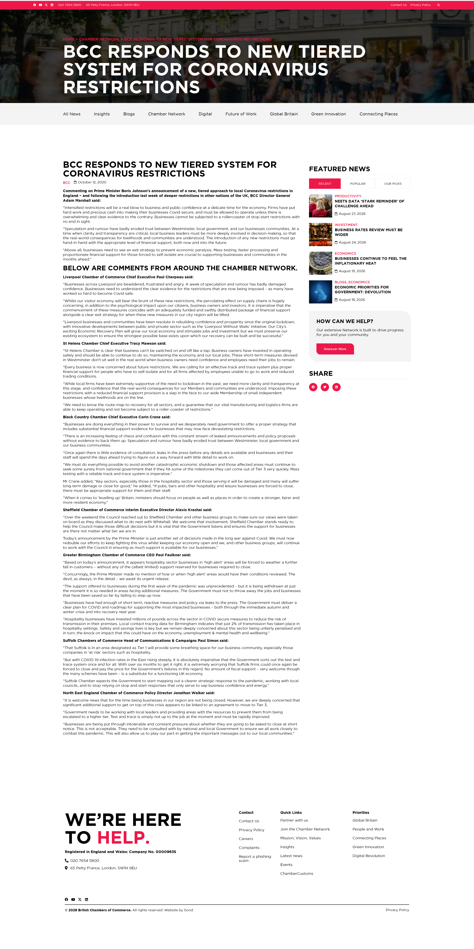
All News (72, 114)
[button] (438, 5)
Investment (346, 225)
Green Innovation (328, 114)
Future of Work (241, 114)
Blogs (129, 114)
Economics (345, 253)
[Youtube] (40, 5)
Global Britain (284, 114)
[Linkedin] (52, 5)
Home (68, 39)
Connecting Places (379, 114)
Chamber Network (99, 39)
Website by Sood (178, 910)
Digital (205, 114)
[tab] (325, 183)
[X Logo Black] (79, 899)
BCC (66, 182)
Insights (102, 114)
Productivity (348, 196)
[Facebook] (34, 5)
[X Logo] (46, 5)
